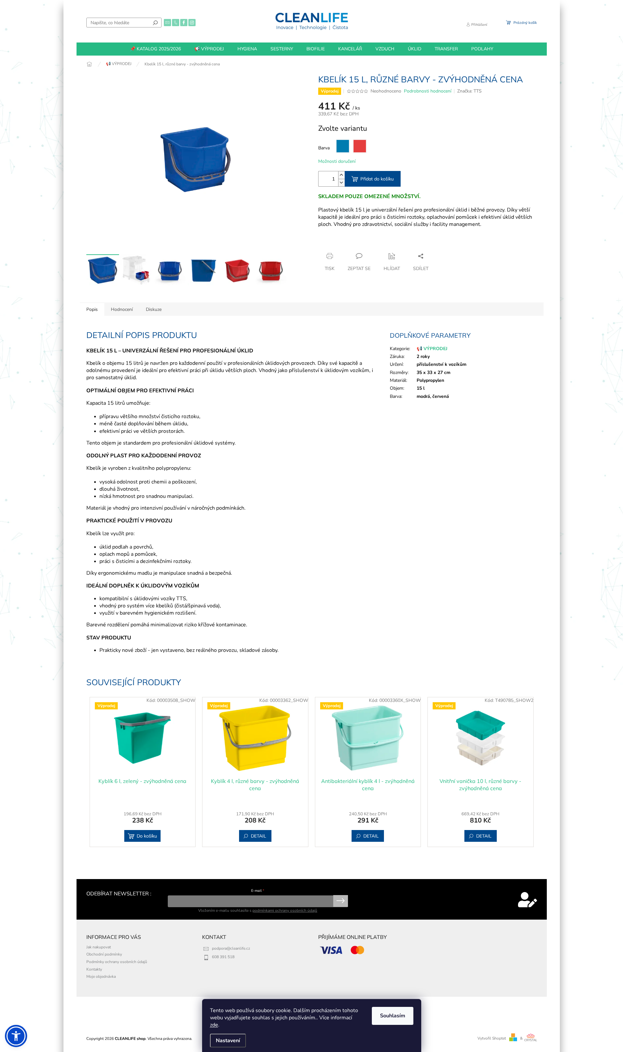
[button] (16, 1036)
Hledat (155, 22)
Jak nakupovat (98, 947)
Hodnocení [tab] (122, 309)
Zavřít (353, 243)
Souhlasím (392, 1015)
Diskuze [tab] (154, 309)
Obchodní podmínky (104, 954)
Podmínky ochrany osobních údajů (116, 961)
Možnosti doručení (336, 161)
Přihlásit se (340, 901)
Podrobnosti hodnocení (427, 91)
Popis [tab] (92, 309)
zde (214, 1024)
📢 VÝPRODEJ (432, 349)
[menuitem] (155, 49)
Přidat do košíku (377, 179)
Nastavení (228, 1040)
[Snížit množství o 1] (341, 182)
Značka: (469, 91)
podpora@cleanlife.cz (231, 948)
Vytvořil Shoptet (491, 1038)
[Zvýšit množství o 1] (341, 175)
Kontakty (94, 969)
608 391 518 (223, 956)
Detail (258, 836)
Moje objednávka (101, 976)
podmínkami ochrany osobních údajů (284, 910)
